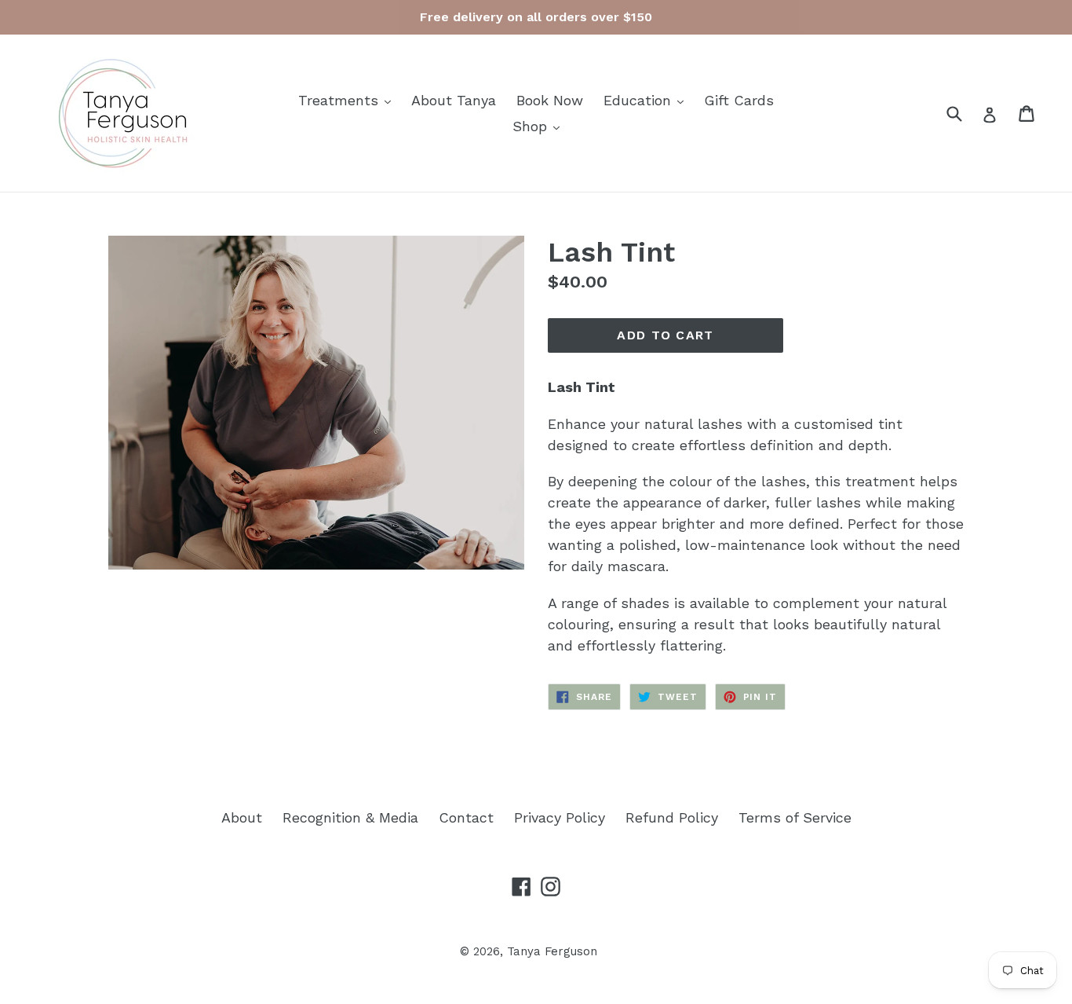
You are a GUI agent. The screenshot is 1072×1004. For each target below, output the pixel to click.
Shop (539, 125)
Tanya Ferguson (552, 951)
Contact (466, 817)
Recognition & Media (350, 817)
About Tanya (453, 100)
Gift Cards (739, 100)
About (241, 817)
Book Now (549, 100)
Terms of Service (794, 817)
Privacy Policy (559, 817)
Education (647, 99)
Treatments (348, 99)
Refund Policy (671, 817)
